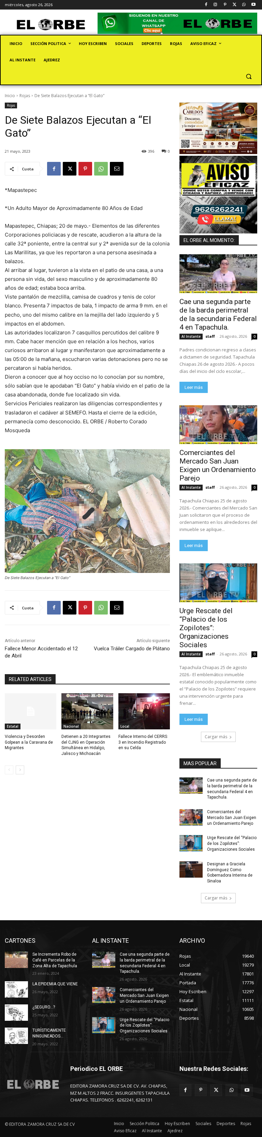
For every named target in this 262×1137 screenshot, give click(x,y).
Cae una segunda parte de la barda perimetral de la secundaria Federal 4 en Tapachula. (218, 314)
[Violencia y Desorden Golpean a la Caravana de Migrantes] (30, 711)
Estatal (12, 726)
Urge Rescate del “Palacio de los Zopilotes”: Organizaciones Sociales (206, 628)
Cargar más (216, 737)
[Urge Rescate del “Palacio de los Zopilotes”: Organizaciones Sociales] (218, 582)
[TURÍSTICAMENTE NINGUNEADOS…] (16, 1036)
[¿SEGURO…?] (16, 1012)
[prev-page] (9, 769)
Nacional (71, 726)
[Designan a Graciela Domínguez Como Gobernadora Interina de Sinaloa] (191, 869)
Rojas (24, 95)
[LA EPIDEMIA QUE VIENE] (16, 989)
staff (210, 336)
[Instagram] (215, 5)
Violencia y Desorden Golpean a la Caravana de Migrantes (29, 742)
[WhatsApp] (244, 5)
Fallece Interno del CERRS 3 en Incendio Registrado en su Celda (142, 742)
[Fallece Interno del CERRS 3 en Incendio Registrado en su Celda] (144, 711)
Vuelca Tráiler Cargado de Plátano (132, 649)
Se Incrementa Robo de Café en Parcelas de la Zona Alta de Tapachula (54, 960)
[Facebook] (206, 5)
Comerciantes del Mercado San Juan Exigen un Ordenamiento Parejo (217, 465)
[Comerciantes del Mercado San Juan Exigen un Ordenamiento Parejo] (218, 424)
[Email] (116, 169)
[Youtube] (253, 5)
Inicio (10, 95)
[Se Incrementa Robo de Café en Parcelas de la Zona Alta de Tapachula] (16, 960)
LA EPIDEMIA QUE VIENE (55, 984)
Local (124, 726)
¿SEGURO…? (43, 1007)
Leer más (194, 387)
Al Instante (191, 336)
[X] (234, 5)
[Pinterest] (225, 5)
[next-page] (20, 769)
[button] (249, 77)
